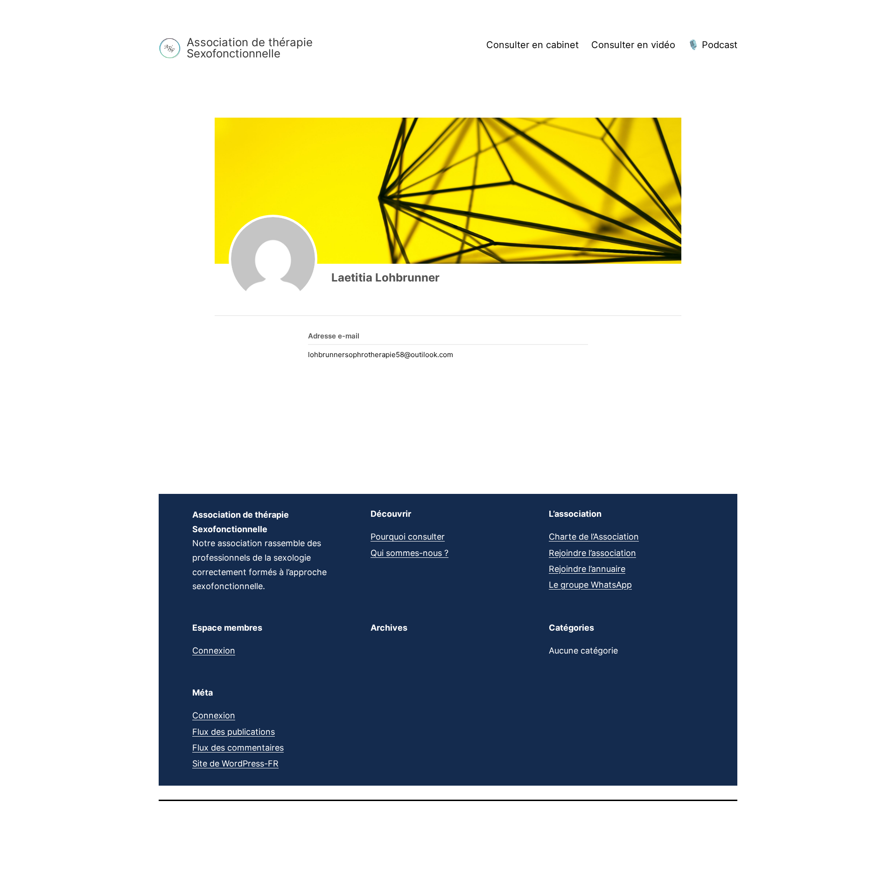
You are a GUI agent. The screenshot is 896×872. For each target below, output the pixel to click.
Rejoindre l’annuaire (587, 569)
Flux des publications (233, 732)
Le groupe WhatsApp (590, 585)
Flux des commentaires (238, 747)
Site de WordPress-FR (235, 763)
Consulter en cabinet (532, 44)
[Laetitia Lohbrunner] (273, 259)
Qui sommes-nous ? (409, 553)
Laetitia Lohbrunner (385, 277)
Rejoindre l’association (592, 553)
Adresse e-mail (333, 335)
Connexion (213, 650)
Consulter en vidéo (633, 44)
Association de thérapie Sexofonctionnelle (250, 48)
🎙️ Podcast (712, 44)
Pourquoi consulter (408, 536)
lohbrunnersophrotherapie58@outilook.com (380, 354)
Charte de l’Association (594, 536)
